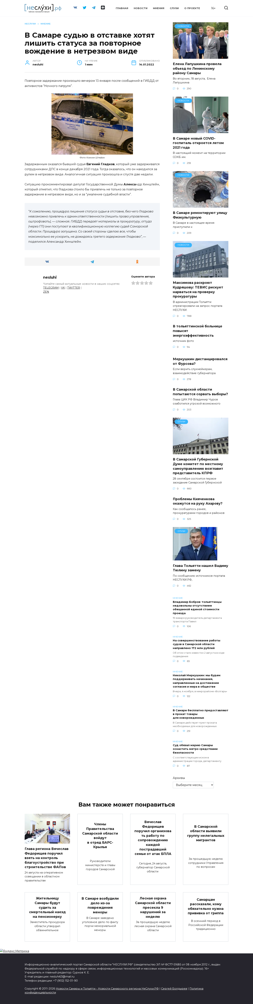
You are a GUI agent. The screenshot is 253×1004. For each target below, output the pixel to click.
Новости (140, 8)
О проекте (192, 8)
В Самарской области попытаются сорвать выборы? (200, 391)
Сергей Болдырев (174, 988)
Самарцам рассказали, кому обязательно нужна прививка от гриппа (206, 906)
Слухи (174, 8)
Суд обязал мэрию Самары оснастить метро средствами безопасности (195, 749)
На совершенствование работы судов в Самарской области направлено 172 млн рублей (196, 644)
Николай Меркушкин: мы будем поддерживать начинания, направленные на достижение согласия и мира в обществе (196, 681)
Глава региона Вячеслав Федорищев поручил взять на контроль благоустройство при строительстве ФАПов (47, 858)
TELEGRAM (51, 287)
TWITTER (73, 287)
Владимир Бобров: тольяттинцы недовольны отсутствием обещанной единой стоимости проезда (197, 607)
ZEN (46, 291)
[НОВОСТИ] (200, 56)
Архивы (179, 778)
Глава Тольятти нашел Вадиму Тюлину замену (200, 568)
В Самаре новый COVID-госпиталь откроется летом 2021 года (198, 142)
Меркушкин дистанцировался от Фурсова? (200, 361)
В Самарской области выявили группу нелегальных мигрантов (205, 833)
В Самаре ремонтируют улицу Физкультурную (200, 215)
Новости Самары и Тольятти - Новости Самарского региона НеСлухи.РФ (107, 988)
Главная (122, 8)
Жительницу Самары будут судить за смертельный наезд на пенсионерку (47, 907)
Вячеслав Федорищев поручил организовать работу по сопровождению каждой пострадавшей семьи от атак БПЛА (152, 838)
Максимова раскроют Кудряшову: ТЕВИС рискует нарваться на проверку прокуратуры (198, 289)
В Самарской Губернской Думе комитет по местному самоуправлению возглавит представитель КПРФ (198, 466)
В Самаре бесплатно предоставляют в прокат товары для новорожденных (200, 714)
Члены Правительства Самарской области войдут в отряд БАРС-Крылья (100, 835)
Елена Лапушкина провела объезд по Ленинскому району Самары (197, 68)
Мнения (158, 8)
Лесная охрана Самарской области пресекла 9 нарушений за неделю (153, 907)
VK (63, 287)
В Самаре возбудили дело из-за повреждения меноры (100, 905)
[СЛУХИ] (200, 452)
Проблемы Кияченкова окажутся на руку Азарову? (197, 501)
